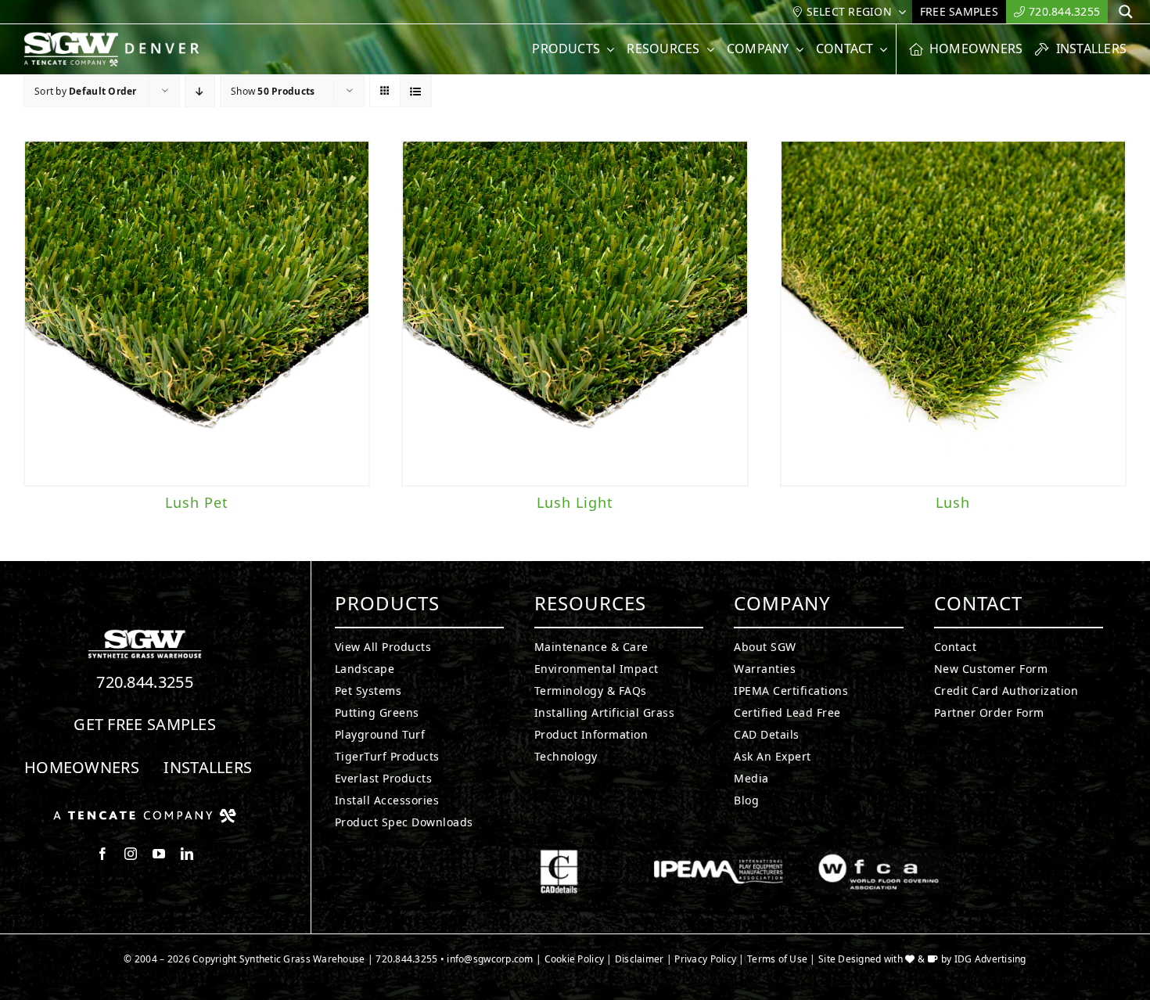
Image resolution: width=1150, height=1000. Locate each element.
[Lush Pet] (196, 313)
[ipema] (718, 856)
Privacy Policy (705, 959)
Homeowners (81, 767)
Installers (208, 767)
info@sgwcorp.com (490, 959)
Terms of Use (777, 959)
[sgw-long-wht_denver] (119, 38)
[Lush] (953, 313)
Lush (953, 502)
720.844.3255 (144, 681)
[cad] (559, 856)
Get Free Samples (145, 724)
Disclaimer (639, 959)
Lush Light (575, 502)
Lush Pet (196, 502)
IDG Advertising (990, 959)
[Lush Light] (574, 313)
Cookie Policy (574, 959)
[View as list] (416, 91)
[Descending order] (200, 91)
